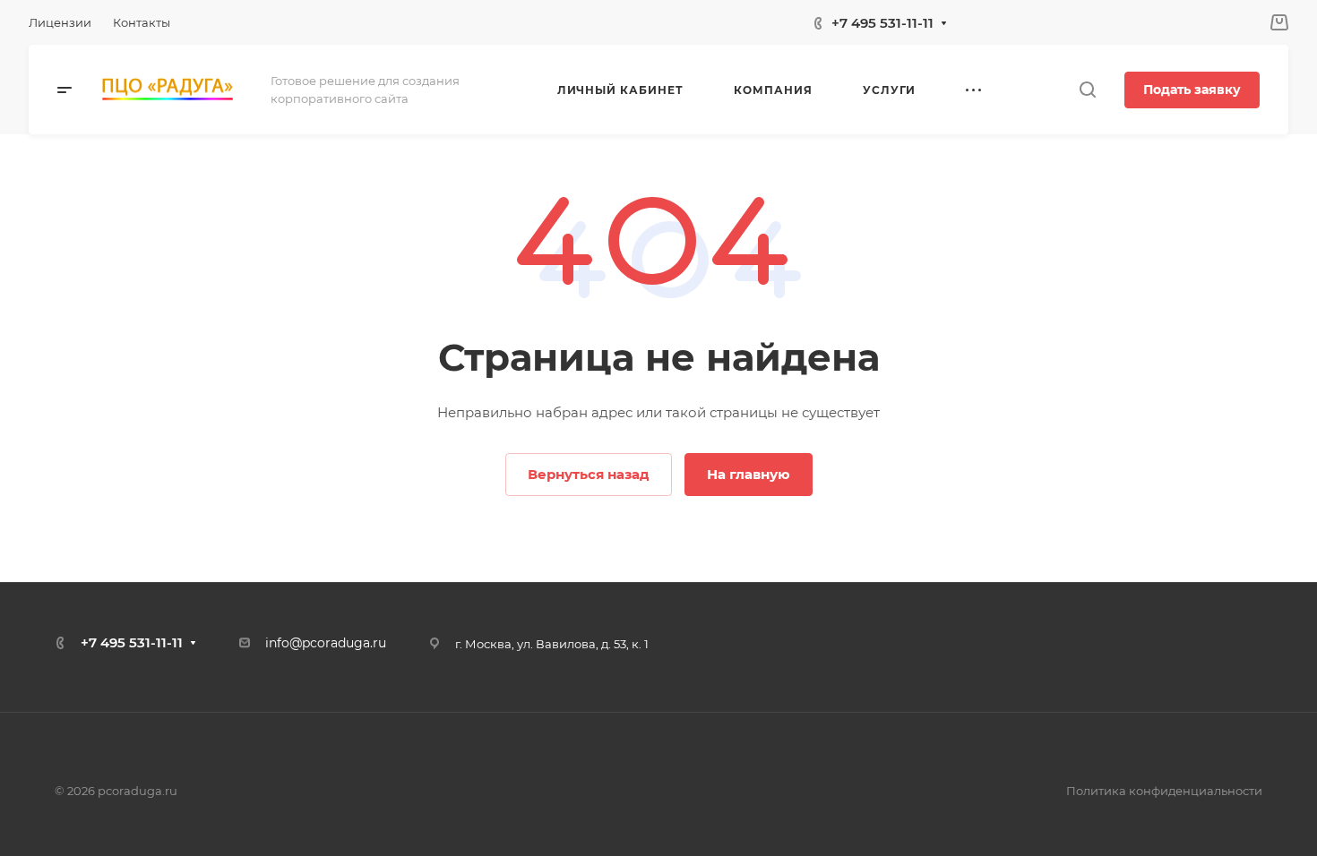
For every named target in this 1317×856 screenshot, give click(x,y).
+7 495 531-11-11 (882, 22)
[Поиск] (1087, 89)
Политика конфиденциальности (1164, 790)
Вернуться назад (589, 474)
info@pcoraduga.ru (325, 643)
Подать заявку (1192, 89)
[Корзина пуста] (1279, 22)
